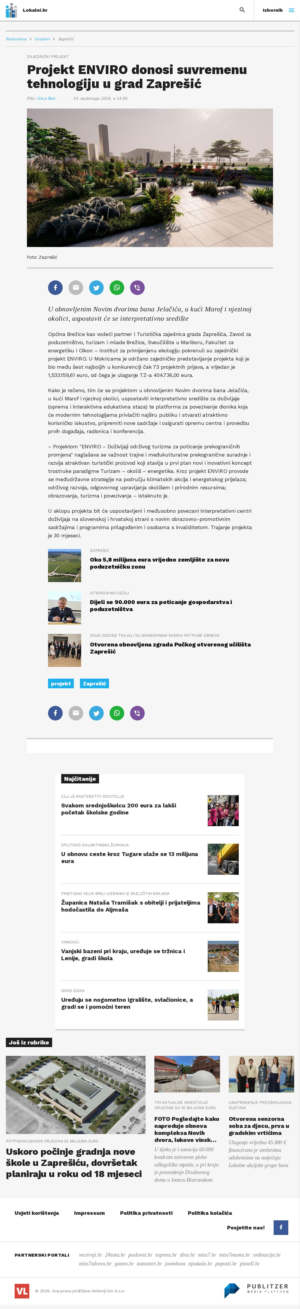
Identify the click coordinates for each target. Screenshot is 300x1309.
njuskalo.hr (200, 1264)
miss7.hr (207, 1255)
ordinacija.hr (267, 1255)
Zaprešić (66, 39)
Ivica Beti (46, 98)
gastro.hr (124, 1264)
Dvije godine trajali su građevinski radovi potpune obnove (155, 635)
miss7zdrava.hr (95, 1264)
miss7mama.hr (234, 1255)
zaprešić (99, 550)
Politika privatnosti (146, 1213)
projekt (61, 683)
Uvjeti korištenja (37, 1213)
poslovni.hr (140, 1255)
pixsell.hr (250, 1264)
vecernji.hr (90, 1255)
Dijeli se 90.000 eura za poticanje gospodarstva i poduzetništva (161, 605)
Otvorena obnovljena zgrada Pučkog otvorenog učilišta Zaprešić (170, 648)
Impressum (89, 1213)
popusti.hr (226, 1264)
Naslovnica (16, 39)
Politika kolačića (210, 1213)
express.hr (166, 1255)
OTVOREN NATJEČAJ (109, 593)
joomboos (175, 1264)
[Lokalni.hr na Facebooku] (281, 1227)
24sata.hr (115, 1255)
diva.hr (187, 1255)
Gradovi (42, 39)
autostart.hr (149, 1264)
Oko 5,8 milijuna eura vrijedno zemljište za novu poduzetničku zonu (159, 563)
